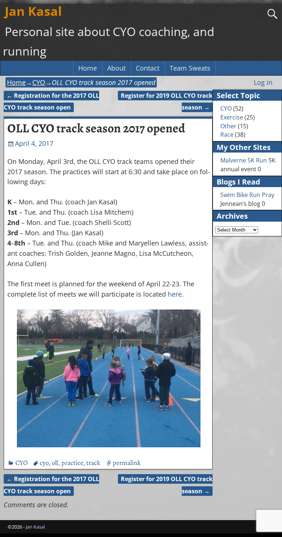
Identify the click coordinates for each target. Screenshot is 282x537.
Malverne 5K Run (243, 160)
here (175, 294)
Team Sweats (190, 68)
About (116, 68)
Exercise (231, 117)
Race (227, 134)
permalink (127, 462)
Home (87, 68)
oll (55, 462)
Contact (147, 68)
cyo (44, 462)
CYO (38, 82)
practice (72, 462)
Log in (263, 82)
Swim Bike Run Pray (247, 195)
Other (228, 126)
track (93, 462)
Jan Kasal (33, 11)
